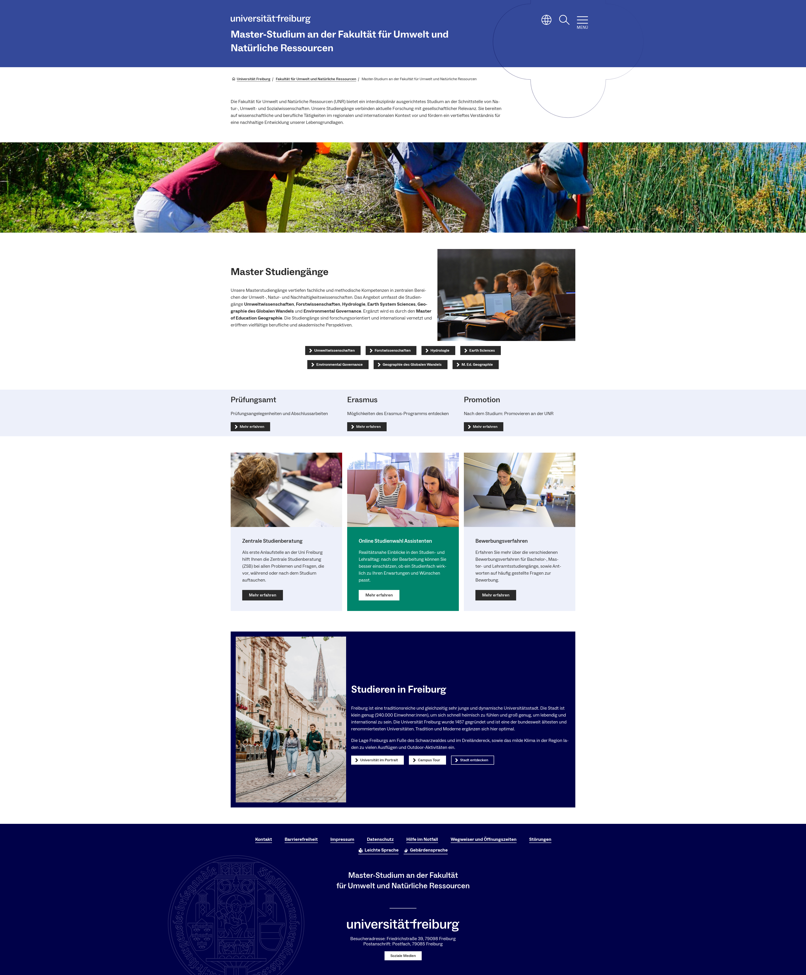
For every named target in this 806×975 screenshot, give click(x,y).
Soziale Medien (403, 955)
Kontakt (263, 839)
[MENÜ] (582, 20)
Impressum (342, 839)
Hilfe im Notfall (422, 839)
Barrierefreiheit (301, 839)
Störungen (540, 839)
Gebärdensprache (429, 850)
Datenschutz (380, 839)
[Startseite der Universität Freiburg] (271, 20)
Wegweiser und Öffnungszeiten (484, 839)
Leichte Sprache (382, 850)
